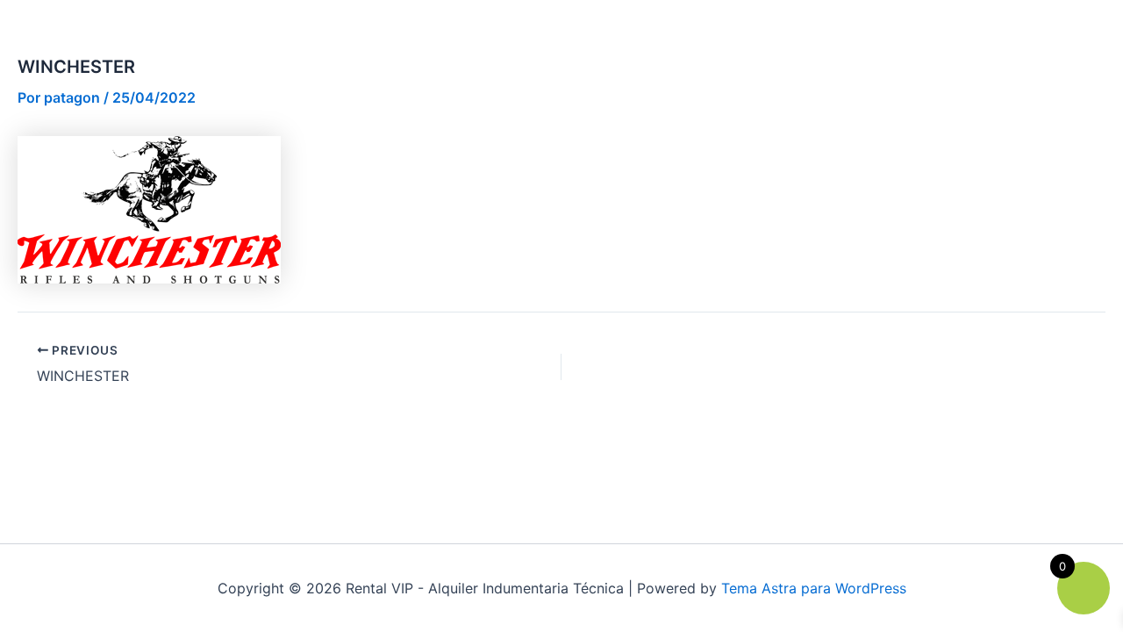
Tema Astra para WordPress (813, 588)
